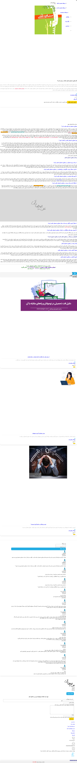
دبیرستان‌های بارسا (71, 726)
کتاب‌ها (73, 735)
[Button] (74, 443)
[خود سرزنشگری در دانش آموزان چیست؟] (48, 478)
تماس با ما (73, 724)
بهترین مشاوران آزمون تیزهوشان (38, 433)
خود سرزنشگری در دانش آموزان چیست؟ (38, 524)
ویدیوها (73, 730)
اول (61, 700)
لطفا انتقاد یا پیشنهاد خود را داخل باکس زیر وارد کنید (64, 704)
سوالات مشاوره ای (72, 363)
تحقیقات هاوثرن (59, 179)
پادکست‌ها (73, 732)
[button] (73, 760)
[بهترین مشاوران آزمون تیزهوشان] (68, 387)
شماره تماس (71, 702)
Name (73, 714)
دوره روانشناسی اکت (71, 728)
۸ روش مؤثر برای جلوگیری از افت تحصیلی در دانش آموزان (38, 356)
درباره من (73, 721)
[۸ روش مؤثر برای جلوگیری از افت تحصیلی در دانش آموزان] (49, 310)
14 (75, 99)
